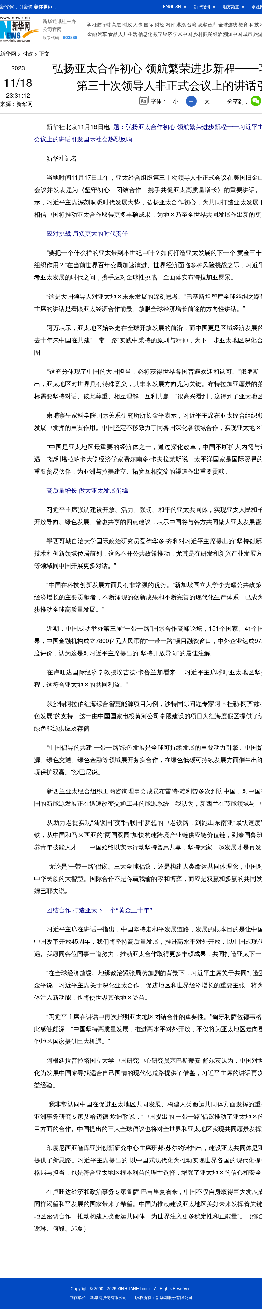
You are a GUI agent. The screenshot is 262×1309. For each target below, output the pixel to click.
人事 (138, 24)
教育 (243, 24)
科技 (254, 24)
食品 (113, 34)
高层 (116, 24)
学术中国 (182, 34)
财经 (159, 24)
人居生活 (127, 34)
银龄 (217, 34)
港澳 (181, 24)
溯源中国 (232, 34)
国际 (149, 24)
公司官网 (52, 29)
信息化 (145, 34)
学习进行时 (99, 24)
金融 (92, 34)
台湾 (191, 24)
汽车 (102, 34)
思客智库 (207, 24)
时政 (127, 24)
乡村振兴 (202, 34)
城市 (247, 34)
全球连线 (227, 24)
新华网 (8, 53)
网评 (170, 24)
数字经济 (162, 34)
